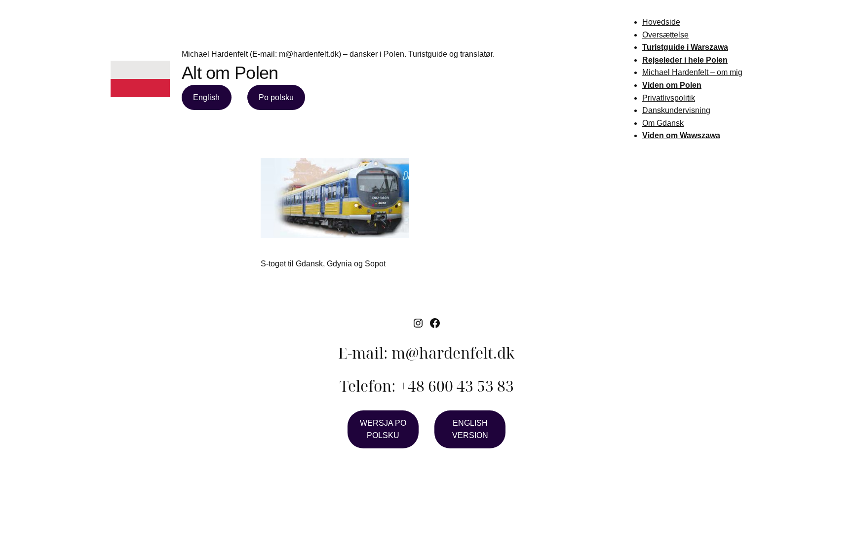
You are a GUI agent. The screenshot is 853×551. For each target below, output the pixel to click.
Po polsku (276, 97)
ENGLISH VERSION (470, 429)
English (206, 97)
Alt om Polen (230, 73)
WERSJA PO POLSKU (383, 429)
